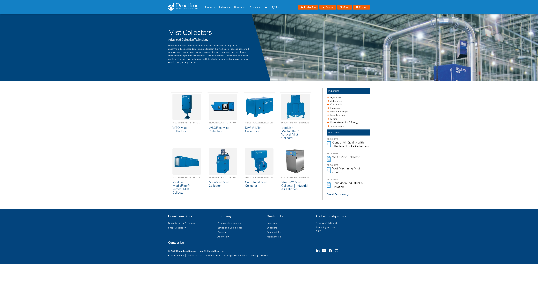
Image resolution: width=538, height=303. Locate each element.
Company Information (229, 223)
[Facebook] (331, 253)
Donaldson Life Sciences (181, 223)
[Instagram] (338, 253)
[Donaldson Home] (185, 7)
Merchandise (274, 237)
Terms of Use (195, 255)
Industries (224, 7)
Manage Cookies (259, 255)
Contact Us (176, 243)
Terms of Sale (213, 255)
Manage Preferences (235, 255)
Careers (221, 232)
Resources (239, 7)
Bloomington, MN (325, 227)
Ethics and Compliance (230, 228)
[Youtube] (325, 253)
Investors (272, 223)
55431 (319, 231)
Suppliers (272, 228)
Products (210, 7)
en (277, 7)
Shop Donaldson (177, 228)
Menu (206, 2)
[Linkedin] (319, 253)
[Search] (266, 7)
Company (255, 7)
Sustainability (274, 232)
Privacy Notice (176, 255)
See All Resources (336, 194)
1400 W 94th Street (326, 222)
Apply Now (223, 237)
